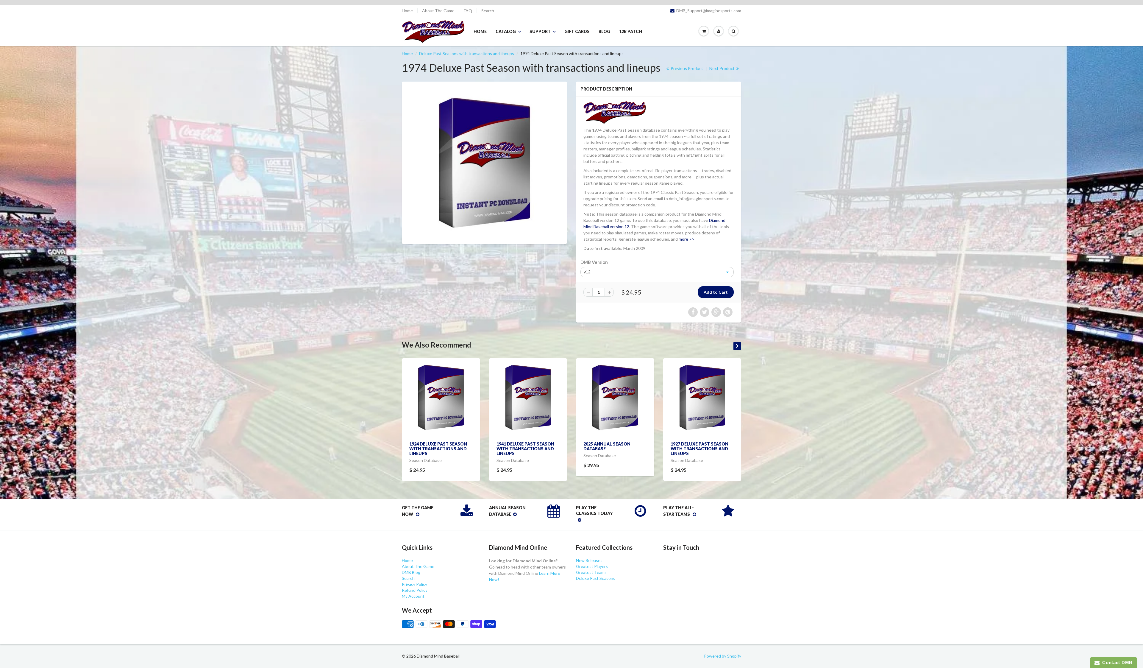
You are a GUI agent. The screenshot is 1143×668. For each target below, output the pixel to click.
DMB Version (594, 262)
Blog (604, 31)
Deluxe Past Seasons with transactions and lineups (466, 53)
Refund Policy (414, 590)
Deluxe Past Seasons (595, 578)
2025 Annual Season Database (606, 446)
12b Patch (630, 31)
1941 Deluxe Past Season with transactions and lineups (525, 448)
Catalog (506, 31)
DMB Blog (411, 572)
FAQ (468, 10)
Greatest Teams (591, 572)
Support (540, 31)
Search (487, 10)
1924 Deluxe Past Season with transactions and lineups (438, 448)
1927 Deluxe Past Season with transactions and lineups (699, 448)
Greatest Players (592, 566)
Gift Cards (577, 31)
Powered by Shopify (722, 655)
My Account (413, 596)
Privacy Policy (414, 584)
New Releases (589, 560)
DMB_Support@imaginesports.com (708, 10)
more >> (686, 239)
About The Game (438, 10)
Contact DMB (1116, 662)
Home (407, 10)
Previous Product (686, 68)
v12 (587, 272)
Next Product (722, 68)
